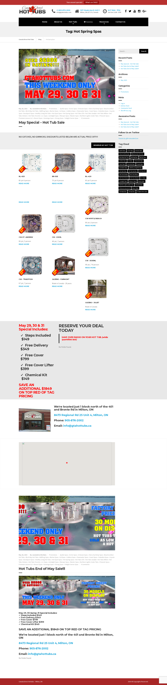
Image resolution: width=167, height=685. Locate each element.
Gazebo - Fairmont (60, 279)
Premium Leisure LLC (26, 118)
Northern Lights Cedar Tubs (89, 116)
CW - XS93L (57, 237)
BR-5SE (55, 176)
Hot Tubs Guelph (90, 113)
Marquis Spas (64, 116)
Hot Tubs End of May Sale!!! (42, 569)
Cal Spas (62, 111)
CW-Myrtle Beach (93, 218)
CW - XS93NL (90, 261)
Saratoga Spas (49, 118)
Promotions (53, 109)
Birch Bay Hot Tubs (32, 111)
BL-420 (88, 176)
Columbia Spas (103, 111)
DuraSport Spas (28, 113)
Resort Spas (38, 118)
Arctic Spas (73, 109)
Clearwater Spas (82, 111)
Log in (123, 103)
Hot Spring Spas (68, 113)
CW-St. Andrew (26, 237)
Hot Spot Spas (57, 113)
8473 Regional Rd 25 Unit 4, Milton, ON (81, 415)
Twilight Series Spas (71, 118)
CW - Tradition (25, 279)
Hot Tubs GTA (79, 113)
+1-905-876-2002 (63, 10)
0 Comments (85, 118)
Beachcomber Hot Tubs (137, 154)
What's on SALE (91, 2)
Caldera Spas (71, 111)
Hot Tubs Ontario (123, 178)
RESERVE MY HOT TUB (103, 145)
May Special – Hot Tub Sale (42, 122)
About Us (58, 22)
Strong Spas (59, 118)
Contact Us (120, 22)
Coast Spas (93, 111)
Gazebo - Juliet (92, 303)
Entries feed (125, 106)
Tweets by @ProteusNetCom (128, 138)
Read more (24, 183)
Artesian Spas (83, 109)
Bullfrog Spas (44, 111)
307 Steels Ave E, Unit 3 (89, 10)
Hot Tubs (73, 22)
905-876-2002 (74, 420)
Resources (104, 22)
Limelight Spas (54, 116)
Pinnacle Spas (104, 116)
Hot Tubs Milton (103, 113)
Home (44, 22)
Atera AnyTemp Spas (96, 109)
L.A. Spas (44, 116)
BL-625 (22, 176)
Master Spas (74, 116)
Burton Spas (54, 111)
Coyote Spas (140, 164)
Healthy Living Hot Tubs (43, 113)
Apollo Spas (64, 109)
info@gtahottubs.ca (77, 425)
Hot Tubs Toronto (34, 116)
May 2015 (124, 80)
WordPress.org (126, 111)
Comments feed (126, 108)
